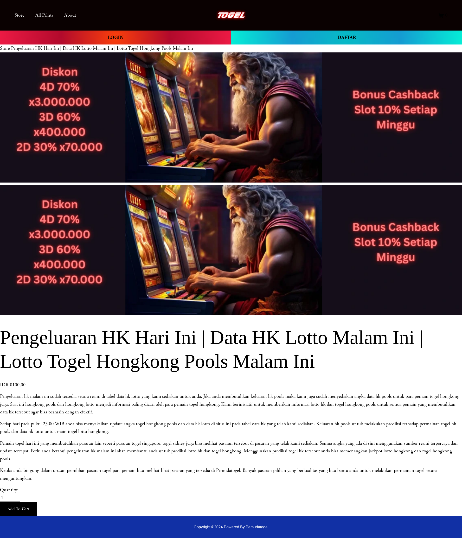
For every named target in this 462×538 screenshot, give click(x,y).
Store (5, 48)
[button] (18, 509)
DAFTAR (346, 37)
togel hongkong (444, 396)
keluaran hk (262, 396)
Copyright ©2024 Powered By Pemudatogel (231, 527)
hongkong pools (161, 424)
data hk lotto (198, 424)
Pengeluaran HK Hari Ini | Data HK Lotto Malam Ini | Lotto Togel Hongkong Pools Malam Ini (102, 48)
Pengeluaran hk (14, 396)
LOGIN (115, 37)
